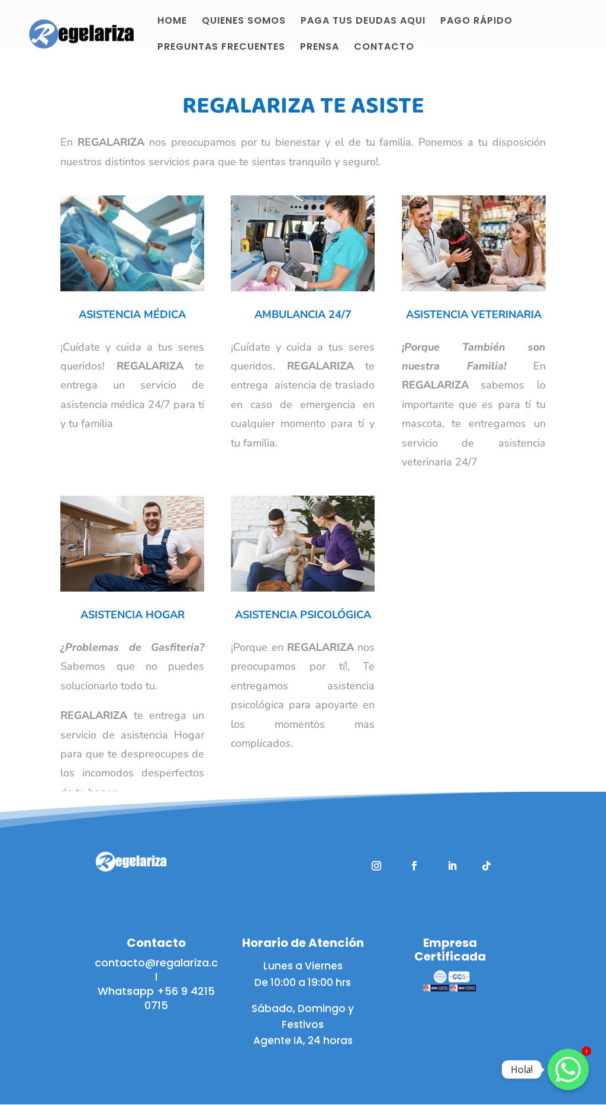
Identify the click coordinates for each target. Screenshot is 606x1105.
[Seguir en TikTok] (486, 866)
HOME (172, 21)
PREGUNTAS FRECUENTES (221, 47)
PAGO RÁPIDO (476, 21)
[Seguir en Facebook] (414, 865)
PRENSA (319, 47)
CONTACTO (384, 47)
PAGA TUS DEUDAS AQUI (363, 21)
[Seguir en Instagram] (376, 865)
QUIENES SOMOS (244, 21)
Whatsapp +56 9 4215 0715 (156, 998)
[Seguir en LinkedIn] (452, 865)
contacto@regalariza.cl (156, 969)
